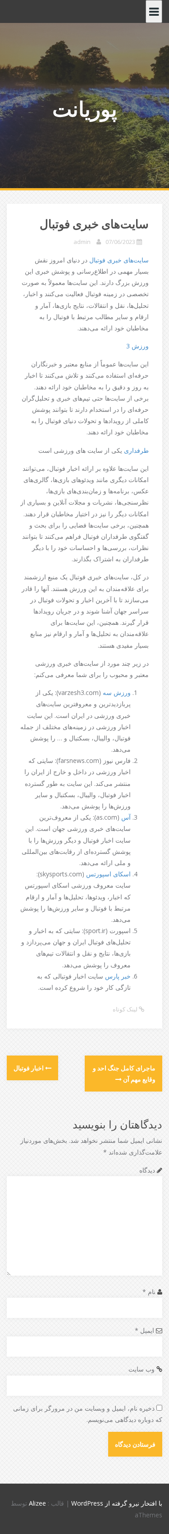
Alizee (37, 1503)
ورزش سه (117, 692)
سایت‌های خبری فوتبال (119, 260)
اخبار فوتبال (29, 1068)
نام (148, 1291)
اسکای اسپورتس (108, 874)
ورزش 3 (137, 346)
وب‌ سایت (141, 1369)
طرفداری (136, 450)
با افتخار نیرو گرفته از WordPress (116, 1503)
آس (126, 817)
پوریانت (84, 108)
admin (82, 242)
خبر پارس (118, 976)
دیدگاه (147, 1170)
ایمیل (144, 1330)
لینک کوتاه (126, 1009)
